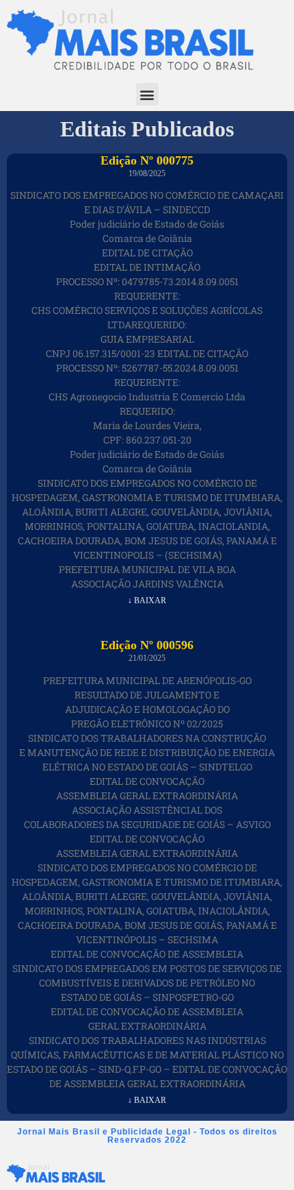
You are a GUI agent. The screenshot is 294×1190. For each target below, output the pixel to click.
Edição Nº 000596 (147, 645)
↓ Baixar (147, 600)
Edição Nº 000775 (147, 160)
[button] (147, 94)
